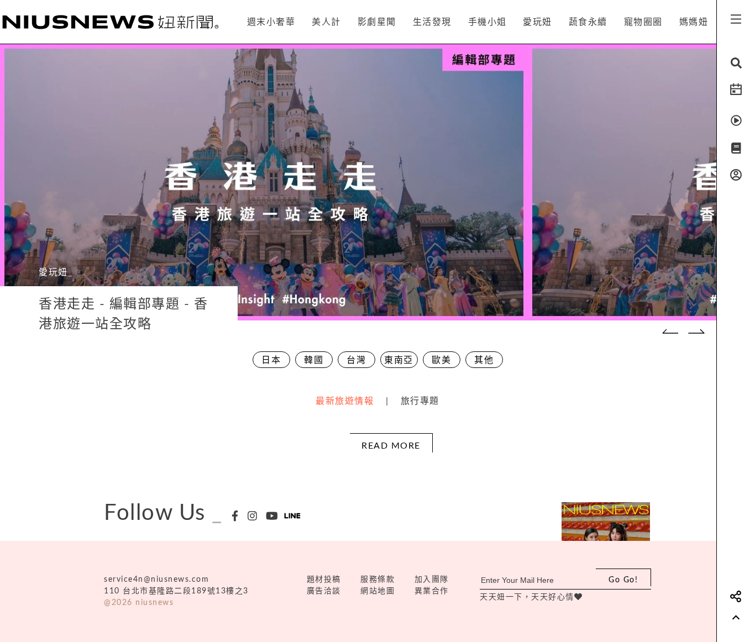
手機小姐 (487, 22)
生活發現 (432, 22)
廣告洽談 (324, 591)
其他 (484, 360)
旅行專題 (420, 401)
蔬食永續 (588, 22)
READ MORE (391, 445)
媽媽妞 (694, 22)
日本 (271, 360)
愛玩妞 (537, 22)
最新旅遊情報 (345, 401)
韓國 (313, 360)
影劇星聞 (377, 22)
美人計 (326, 22)
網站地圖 (377, 591)
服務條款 (377, 579)
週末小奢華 (271, 22)
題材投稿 (324, 579)
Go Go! (623, 580)
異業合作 (432, 591)
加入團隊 (432, 579)
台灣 (356, 360)
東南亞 (398, 360)
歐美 (441, 360)
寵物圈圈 (643, 22)
